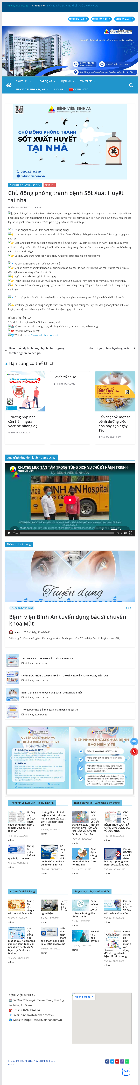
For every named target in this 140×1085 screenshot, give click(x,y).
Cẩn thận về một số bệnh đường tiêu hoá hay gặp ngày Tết (114, 424)
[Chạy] (9, 533)
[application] (70, 499)
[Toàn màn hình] (130, 533)
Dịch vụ (66, 81)
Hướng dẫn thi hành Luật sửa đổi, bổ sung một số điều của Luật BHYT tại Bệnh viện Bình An (53, 818)
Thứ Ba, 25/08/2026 (36, 663)
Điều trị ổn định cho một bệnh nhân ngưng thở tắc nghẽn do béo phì (36, 350)
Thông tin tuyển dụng (30, 89)
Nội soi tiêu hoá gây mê (94, 936)
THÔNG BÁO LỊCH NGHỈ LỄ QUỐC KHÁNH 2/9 (47, 658)
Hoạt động (45, 81)
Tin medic (86, 81)
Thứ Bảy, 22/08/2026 (38, 632)
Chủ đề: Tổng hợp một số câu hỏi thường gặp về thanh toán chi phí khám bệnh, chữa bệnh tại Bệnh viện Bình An (21, 941)
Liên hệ (59, 89)
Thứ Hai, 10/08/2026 (36, 714)
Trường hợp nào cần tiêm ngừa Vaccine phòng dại (23, 421)
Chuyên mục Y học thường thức (25, 185)
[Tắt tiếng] (125, 533)
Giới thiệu (22, 81)
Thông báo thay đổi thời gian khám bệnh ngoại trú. (49, 709)
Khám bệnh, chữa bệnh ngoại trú (110, 348)
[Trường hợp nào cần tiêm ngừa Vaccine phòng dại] (25, 374)
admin (38, 207)
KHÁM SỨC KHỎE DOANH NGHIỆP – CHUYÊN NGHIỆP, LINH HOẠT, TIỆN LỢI (64, 675)
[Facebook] (107, 1061)
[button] (30, 81)
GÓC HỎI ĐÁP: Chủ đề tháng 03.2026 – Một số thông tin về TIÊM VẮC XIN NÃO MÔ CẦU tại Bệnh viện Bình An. (85, 823)
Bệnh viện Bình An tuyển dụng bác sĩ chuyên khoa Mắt (67, 620)
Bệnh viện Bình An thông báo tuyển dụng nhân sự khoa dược (80, 5)
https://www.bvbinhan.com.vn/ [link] (41, 335)
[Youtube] (117, 1061)
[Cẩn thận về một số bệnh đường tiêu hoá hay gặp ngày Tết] (115, 374)
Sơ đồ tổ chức (64, 377)
